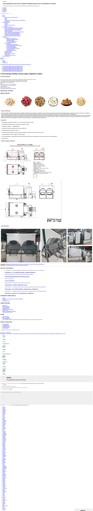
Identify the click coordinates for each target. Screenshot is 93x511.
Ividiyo (6, 18)
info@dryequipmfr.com (7, 318)
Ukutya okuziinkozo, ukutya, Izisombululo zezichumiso (14, 31)
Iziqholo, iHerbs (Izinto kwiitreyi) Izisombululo (13, 29)
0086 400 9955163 (6, 316)
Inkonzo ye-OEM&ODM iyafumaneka (9, 311)
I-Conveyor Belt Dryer (10, 280)
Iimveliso (4, 36)
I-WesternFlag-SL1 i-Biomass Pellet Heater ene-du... (16, 284)
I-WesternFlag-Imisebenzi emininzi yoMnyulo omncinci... (17, 276)
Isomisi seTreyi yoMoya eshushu (32, 333)
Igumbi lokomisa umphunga (11, 50)
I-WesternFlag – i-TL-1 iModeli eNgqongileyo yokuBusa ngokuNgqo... (20, 272)
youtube (7, 324)
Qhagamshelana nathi (6, 56)
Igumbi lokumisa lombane (11, 46)
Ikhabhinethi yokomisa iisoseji (43, 333)
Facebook (8, 327)
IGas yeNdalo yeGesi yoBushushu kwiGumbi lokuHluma (16, 333)
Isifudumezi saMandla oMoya (12, 38)
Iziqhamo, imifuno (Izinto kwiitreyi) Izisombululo (13, 28)
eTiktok (7, 325)
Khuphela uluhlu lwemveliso (10, 25)
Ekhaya (4, 15)
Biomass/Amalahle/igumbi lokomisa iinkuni (14, 45)
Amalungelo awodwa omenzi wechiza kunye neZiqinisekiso (15, 20)
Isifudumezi (7, 37)
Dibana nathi (7, 21)
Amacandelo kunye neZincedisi (10, 55)
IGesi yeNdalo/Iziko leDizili (11, 41)
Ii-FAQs (6, 24)
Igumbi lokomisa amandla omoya (12, 44)
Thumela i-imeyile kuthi (4, 88)
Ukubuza (10, 88)
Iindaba (6, 26)
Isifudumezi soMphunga (11, 42)
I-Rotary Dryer (7, 54)
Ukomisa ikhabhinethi (8, 51)
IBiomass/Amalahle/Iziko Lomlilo (12, 39)
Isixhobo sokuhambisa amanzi (10, 53)
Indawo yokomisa (8, 43)
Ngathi (4, 16)
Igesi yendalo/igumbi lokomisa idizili (13, 48)
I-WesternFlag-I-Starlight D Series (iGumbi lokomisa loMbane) (16, 265)
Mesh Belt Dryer (3, 333)
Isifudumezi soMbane (10, 40)
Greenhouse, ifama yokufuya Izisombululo (12, 34)
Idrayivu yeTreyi (62, 333)
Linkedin (8, 326)
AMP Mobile (8, 332)
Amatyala (6, 23)
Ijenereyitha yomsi (8, 52)
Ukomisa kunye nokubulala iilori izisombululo (12, 33)
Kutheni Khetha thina (6, 22)
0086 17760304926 (6, 317)
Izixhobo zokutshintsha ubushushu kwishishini (13, 35)
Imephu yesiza (2, 332)
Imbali (6, 19)
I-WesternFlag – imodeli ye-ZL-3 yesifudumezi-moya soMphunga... (19, 293)
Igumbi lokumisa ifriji (10, 49)
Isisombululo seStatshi (8, 30)
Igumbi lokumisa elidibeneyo (12, 47)
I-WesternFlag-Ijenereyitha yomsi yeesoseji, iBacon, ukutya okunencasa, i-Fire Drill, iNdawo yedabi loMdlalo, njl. (25, 264)
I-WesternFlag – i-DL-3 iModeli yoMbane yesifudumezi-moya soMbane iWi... (22, 289)
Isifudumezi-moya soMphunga (54, 333)
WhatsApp (14, 88)
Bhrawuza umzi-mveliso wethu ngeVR (11, 17)
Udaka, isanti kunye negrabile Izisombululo (12, 32)
